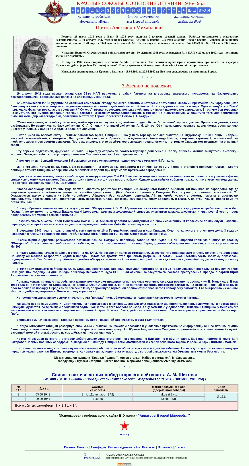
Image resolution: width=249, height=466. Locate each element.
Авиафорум (98, 447)
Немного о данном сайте (124, 447)
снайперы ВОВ (189, 21)
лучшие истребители (94, 16)
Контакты (148, 447)
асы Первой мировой (142, 21)
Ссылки (179, 447)
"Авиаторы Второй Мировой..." (163, 415)
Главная (69, 447)
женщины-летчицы (189, 16)
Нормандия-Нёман (94, 21)
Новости (82, 447)
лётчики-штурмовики (142, 16)
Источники (165, 447)
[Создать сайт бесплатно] (124, 464)
